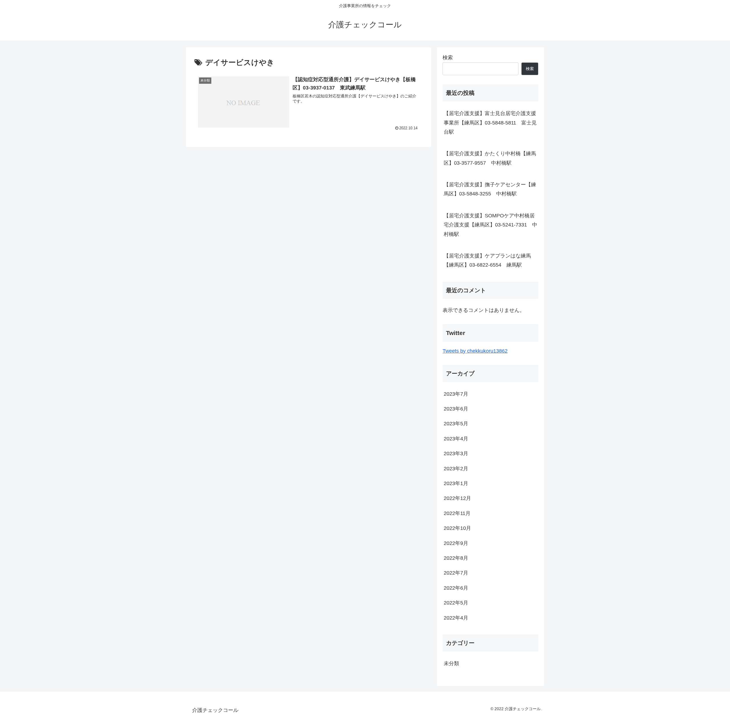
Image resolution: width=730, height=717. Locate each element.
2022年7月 (456, 573)
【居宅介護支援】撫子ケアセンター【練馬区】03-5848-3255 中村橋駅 (490, 189)
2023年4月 (456, 439)
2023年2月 (456, 468)
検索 (448, 57)
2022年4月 (456, 618)
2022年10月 (457, 528)
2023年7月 (456, 394)
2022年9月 (456, 543)
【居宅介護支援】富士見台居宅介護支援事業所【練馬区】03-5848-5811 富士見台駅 (490, 123)
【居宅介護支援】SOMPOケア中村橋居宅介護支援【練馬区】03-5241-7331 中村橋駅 (490, 225)
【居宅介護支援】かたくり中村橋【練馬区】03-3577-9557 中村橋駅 (490, 158)
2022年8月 (456, 558)
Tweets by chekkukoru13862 (475, 351)
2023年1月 (456, 483)
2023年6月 (456, 409)
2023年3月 (456, 453)
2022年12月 (457, 498)
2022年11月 (457, 513)
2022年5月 (456, 603)
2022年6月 (456, 588)
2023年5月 (456, 423)
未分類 (451, 663)
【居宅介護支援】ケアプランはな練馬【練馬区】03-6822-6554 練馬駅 (487, 260)
